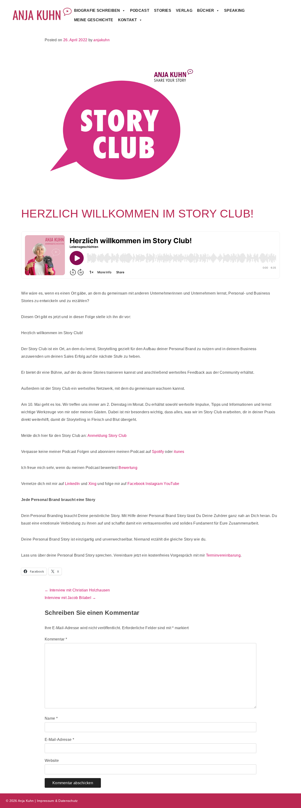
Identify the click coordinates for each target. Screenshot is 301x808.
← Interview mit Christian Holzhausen (77, 590)
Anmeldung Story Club (107, 436)
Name (51, 718)
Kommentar (56, 639)
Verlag (184, 10)
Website (52, 761)
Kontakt (127, 20)
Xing (92, 484)
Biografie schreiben (97, 10)
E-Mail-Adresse (59, 740)
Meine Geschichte (93, 20)
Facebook (136, 484)
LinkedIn (72, 484)
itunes (179, 452)
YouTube (171, 484)
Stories (162, 10)
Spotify (158, 452)
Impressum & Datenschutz (57, 801)
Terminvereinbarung (223, 555)
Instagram (154, 484)
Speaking (234, 10)
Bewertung (128, 468)
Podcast (139, 10)
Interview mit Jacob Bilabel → (70, 598)
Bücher (205, 10)
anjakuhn (101, 40)
